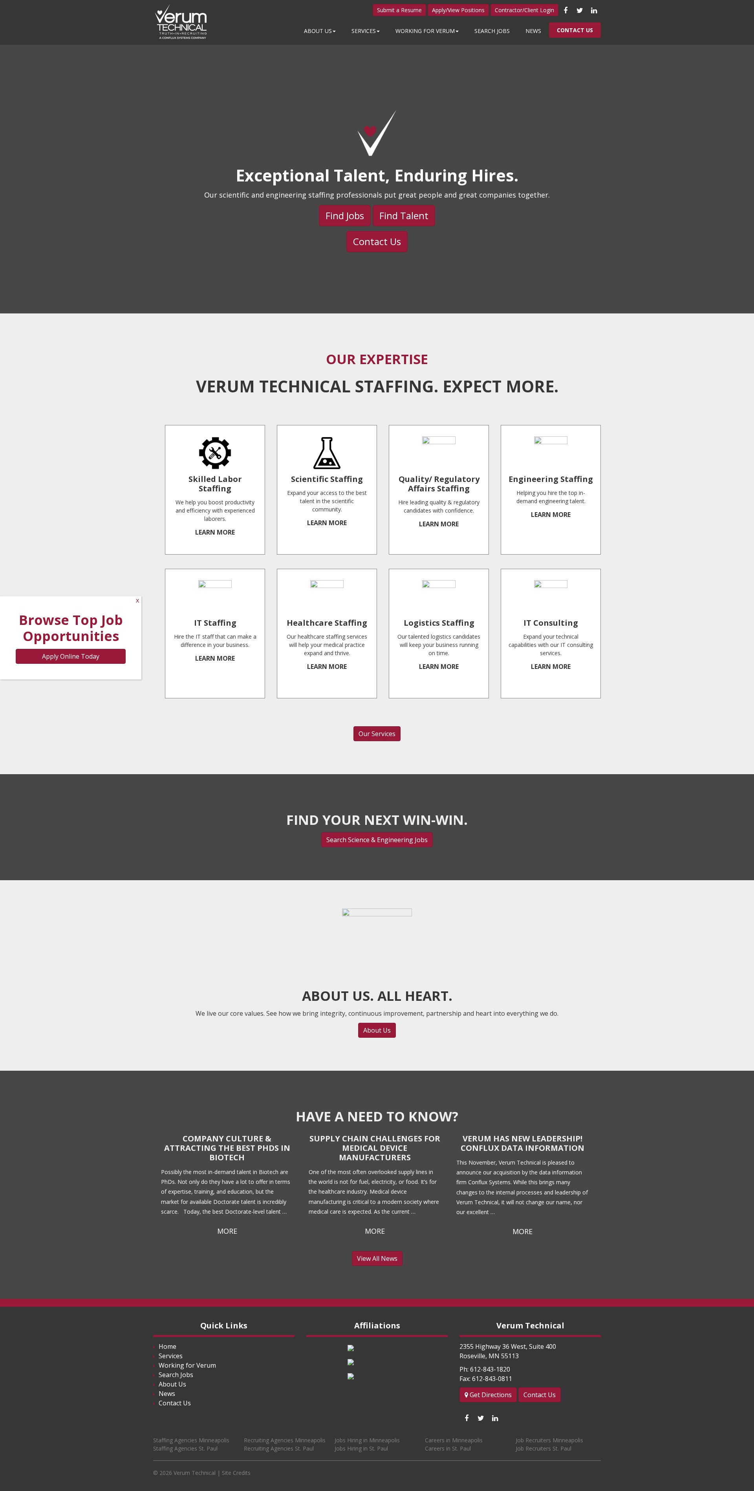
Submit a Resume (399, 10)
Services (363, 31)
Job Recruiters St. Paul (543, 1448)
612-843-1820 (490, 1369)
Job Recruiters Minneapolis (549, 1440)
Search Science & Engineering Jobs (377, 839)
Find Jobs (345, 215)
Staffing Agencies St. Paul (185, 1448)
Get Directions (490, 1394)
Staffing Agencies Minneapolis (191, 1440)
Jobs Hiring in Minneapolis (367, 1440)
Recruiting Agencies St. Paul (279, 1448)
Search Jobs (492, 31)
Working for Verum (425, 31)
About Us (318, 31)
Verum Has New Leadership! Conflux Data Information (522, 1143)
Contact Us (575, 30)
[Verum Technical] (182, 22)
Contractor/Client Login (524, 10)
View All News (377, 1258)
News (533, 31)
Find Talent (403, 215)
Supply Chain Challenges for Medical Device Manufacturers (374, 1148)
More (227, 1231)
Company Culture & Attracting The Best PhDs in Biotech (227, 1148)
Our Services (377, 733)
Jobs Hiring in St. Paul (361, 1448)
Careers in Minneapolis (454, 1440)
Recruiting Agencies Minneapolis (285, 1440)
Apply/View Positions (458, 10)
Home (167, 1346)
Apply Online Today (70, 656)
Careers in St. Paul (448, 1448)
